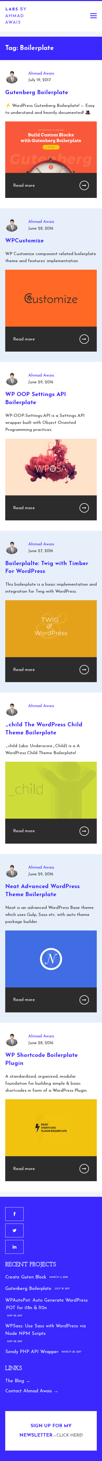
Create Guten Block (25, 1277)
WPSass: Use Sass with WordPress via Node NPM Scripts (45, 1330)
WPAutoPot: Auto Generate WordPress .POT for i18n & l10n (46, 1304)
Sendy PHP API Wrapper (31, 1352)
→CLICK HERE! (67, 1435)
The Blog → (17, 1381)
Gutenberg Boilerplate (28, 1289)
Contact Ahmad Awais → (31, 1391)
